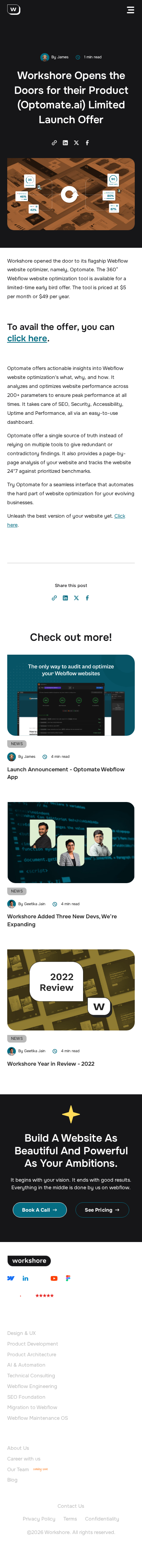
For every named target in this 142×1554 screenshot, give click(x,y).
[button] (130, 10)
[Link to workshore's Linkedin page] (25, 1278)
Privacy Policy (39, 1519)
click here (27, 338)
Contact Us (71, 1506)
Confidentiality (102, 1519)
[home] (14, 10)
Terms (70, 1519)
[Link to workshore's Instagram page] (11, 1278)
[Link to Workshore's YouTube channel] (54, 1278)
